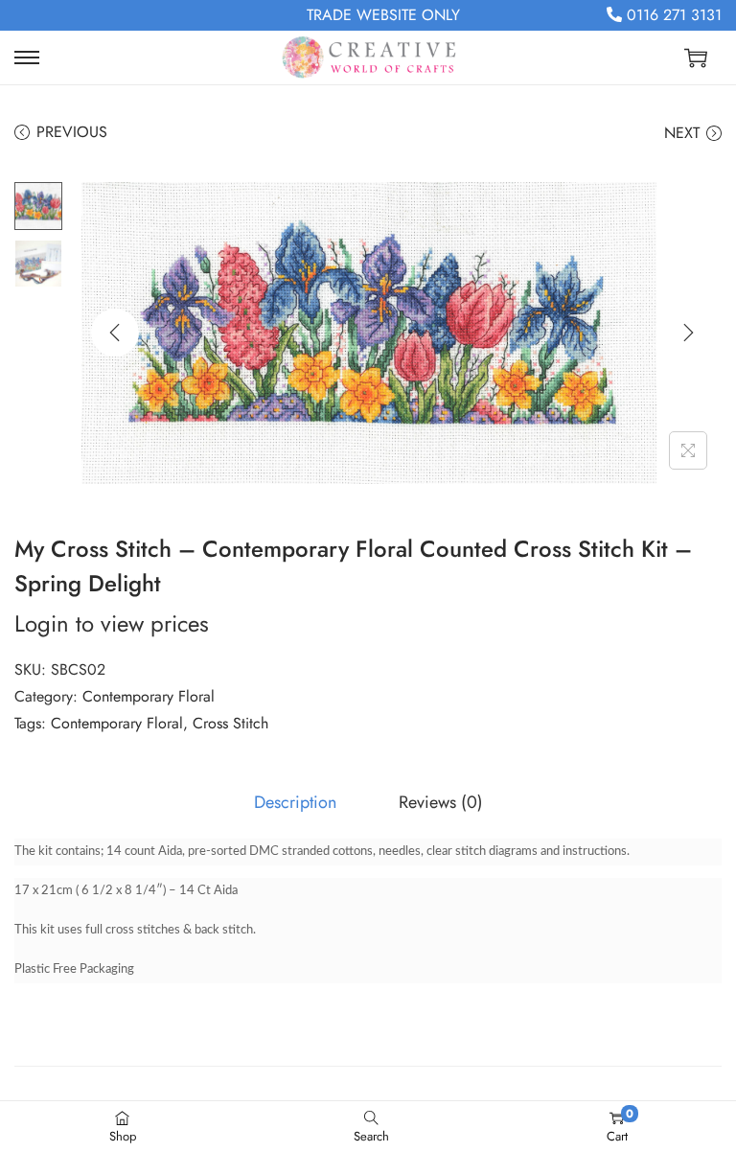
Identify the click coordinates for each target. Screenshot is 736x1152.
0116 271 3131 (672, 15)
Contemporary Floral (148, 696)
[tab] (295, 802)
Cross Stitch (230, 723)
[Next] (688, 333)
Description (295, 802)
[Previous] (115, 333)
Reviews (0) (441, 802)
